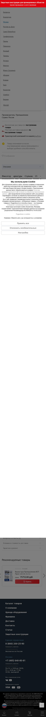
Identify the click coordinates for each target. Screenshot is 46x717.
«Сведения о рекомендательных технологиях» (23, 205)
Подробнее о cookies (23, 214)
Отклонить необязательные (23, 228)
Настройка (23, 233)
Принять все (23, 223)
